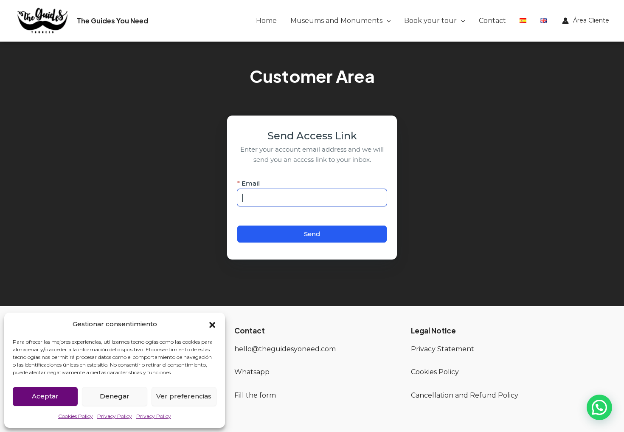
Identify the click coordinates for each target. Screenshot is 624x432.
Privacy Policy (114, 416)
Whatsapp (252, 372)
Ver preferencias (183, 396)
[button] (212, 324)
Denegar (114, 396)
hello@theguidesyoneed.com (285, 349)
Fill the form (255, 395)
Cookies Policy (75, 416)
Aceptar (45, 396)
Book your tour (430, 21)
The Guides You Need (112, 20)
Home (266, 21)
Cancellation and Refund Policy (464, 395)
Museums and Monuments (336, 21)
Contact (492, 21)
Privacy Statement (442, 349)
